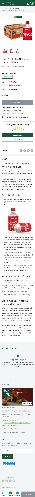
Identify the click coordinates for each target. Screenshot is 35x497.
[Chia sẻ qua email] (32, 150)
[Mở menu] (3, 3)
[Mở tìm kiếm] (24, 3)
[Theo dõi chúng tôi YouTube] (14, 481)
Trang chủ (4, 8)
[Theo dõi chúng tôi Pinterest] (10, 481)
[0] (31, 3)
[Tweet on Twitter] (28, 150)
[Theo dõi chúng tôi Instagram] (6, 481)
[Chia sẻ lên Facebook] (21, 150)
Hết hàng (17, 102)
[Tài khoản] (28, 3)
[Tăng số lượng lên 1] (23, 96)
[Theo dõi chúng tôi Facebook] (3, 481)
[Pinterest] (24, 150)
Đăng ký (7, 456)
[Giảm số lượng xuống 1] (11, 96)
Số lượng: (5, 95)
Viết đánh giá (17, 135)
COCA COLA (5, 67)
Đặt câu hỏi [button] (17, 140)
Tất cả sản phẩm (13, 8)
